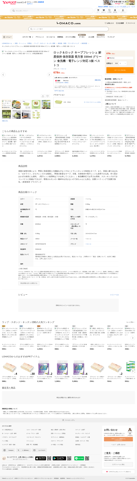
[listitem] (14, 429)
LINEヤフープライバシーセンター (43, 478)
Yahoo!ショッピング (7, 478)
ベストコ (88, 244)
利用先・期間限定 (64, 82)
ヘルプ (133, 6)
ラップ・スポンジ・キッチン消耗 (44, 43)
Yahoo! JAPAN (103, 6)
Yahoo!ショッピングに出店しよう (119, 6)
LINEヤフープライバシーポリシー (23, 478)
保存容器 (84, 43)
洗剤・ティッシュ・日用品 (23, 43)
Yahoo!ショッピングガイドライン (75, 478)
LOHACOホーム (7, 43)
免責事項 (62, 478)
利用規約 (56, 478)
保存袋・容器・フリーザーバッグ (68, 43)
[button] (123, 63)
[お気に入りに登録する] (47, 96)
